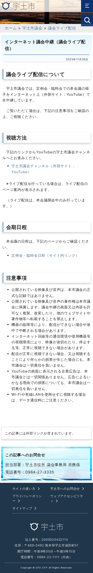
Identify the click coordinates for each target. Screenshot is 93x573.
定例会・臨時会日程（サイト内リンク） (45, 255)
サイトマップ (22, 508)
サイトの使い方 (24, 488)
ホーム (11, 28)
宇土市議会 (32, 28)
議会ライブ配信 (62, 28)
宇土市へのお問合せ (65, 488)
